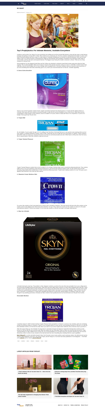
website (22, 338)
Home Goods (38, 3)
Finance (80, 3)
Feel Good (54, 3)
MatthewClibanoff (20, 12)
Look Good (46, 3)
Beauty (62, 3)
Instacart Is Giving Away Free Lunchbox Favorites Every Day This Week (70, 372)
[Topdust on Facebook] (82, 0)
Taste (74, 3)
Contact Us (77, 0)
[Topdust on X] (84, 0)
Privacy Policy (84, 405)
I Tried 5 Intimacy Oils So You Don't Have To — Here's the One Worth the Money (34, 372)
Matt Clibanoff (21, 335)
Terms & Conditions (75, 405)
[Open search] (86, 3)
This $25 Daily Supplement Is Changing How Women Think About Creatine (33, 395)
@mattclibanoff (36, 338)
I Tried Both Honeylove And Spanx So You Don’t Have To (69, 396)
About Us (71, 0)
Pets (68, 3)
